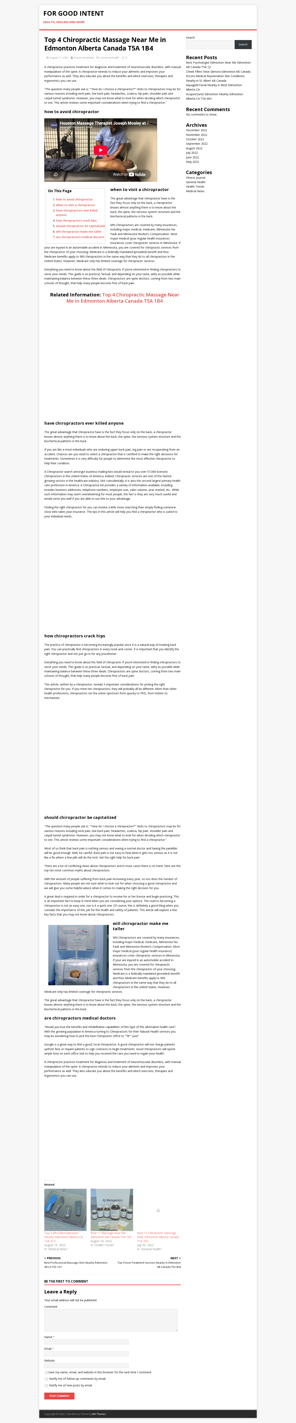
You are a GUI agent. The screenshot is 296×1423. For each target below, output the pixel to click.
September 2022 (197, 143)
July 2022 (192, 153)
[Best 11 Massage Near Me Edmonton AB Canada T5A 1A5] (112, 1210)
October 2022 (195, 139)
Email (48, 1349)
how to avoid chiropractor (74, 199)
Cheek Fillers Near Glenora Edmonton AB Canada (218, 71)
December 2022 (196, 130)
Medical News (195, 191)
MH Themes (99, 1414)
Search (190, 37)
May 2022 (192, 162)
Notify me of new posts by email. (70, 1385)
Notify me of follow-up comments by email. (77, 1379)
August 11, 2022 (59, 57)
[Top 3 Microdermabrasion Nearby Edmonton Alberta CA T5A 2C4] (65, 1210)
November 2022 (196, 135)
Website (49, 1360)
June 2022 (192, 157)
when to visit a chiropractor (75, 205)
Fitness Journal (195, 178)
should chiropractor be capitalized (80, 226)
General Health (109, 57)
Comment (50, 1306)
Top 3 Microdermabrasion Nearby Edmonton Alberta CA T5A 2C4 (63, 1237)
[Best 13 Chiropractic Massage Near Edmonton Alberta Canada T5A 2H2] (158, 1210)
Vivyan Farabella (84, 57)
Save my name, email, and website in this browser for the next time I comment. (100, 1372)
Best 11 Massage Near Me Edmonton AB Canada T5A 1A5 (111, 1235)
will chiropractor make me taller (78, 231)
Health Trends (195, 186)
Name (48, 1337)
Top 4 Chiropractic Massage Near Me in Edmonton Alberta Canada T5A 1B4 (122, 297)
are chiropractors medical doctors (80, 237)
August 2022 (194, 148)
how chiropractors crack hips (76, 220)
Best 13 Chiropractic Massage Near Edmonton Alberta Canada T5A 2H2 (158, 1237)
